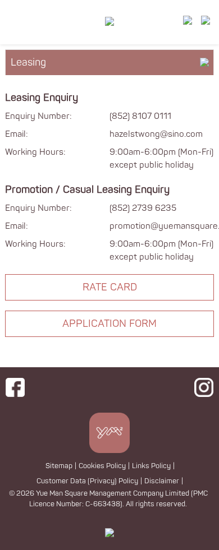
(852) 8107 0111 (140, 116)
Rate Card (110, 287)
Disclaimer (161, 481)
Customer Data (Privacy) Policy (87, 481)
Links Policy (151, 465)
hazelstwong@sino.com (156, 134)
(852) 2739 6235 (143, 208)
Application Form (109, 323)
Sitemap (58, 465)
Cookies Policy (102, 465)
